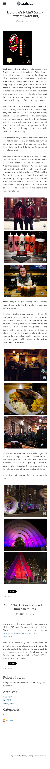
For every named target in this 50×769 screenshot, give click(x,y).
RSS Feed (10, 720)
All (4, 714)
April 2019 (7, 697)
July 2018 (7, 700)
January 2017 (8, 703)
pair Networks (42, 756)
